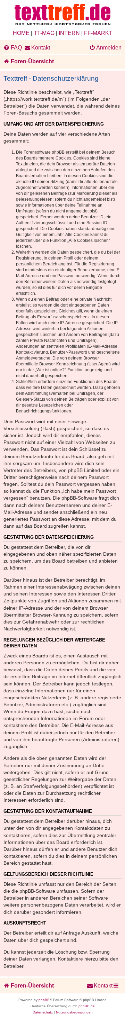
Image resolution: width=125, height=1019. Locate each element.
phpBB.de (86, 1006)
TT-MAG (44, 33)
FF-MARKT (98, 33)
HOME (21, 33)
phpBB (44, 1000)
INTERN (69, 33)
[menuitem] (12, 48)
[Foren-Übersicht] (62, 15)
